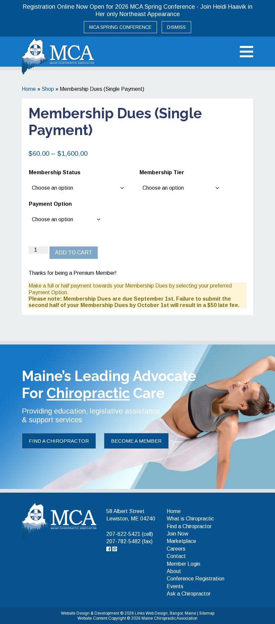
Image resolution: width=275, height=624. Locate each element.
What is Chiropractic (190, 518)
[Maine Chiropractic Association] (59, 521)
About (174, 571)
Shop (48, 89)
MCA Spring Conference (120, 27)
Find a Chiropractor (59, 441)
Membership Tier (162, 172)
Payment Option (50, 204)
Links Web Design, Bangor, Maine (166, 613)
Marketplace (181, 541)
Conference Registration (195, 578)
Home (29, 89)
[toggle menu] (246, 52)
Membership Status (54, 172)
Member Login (183, 564)
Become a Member (136, 441)
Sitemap (206, 613)
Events (175, 586)
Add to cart (73, 252)
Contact (176, 556)
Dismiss (176, 27)
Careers (176, 549)
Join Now (177, 534)
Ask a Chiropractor (189, 594)
